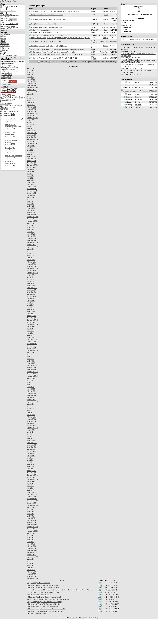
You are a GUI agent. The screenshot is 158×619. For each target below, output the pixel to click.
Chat (1, 13)
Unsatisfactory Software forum (12, 96)
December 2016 (32, 318)
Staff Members (5, 104)
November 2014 (32, 372)
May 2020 (30, 230)
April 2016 (30, 335)
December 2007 (32, 550)
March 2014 (31, 389)
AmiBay (3, 42)
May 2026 (30, 75)
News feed (4, 7)
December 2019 (32, 240)
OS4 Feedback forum (9, 55)
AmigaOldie (104, 52)
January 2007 (31, 574)
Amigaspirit (4, 38)
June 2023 (30, 150)
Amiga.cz (3, 49)
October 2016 (31, 322)
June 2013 (30, 408)
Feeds (2, 5)
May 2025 (30, 100)
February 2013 (32, 417)
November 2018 (32, 268)
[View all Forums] (98, 62)
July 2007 (30, 561)
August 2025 (31, 94)
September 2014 (32, 376)
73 (51, 41)
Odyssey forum (7, 82)
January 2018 (31, 290)
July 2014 (30, 380)
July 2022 (30, 174)
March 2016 (31, 337)
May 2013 (30, 410)
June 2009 (30, 512)
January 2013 (31, 419)
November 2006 (32, 578)
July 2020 (30, 225)
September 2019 (32, 247)
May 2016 (30, 333)
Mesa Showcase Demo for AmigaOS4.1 (52, 27)
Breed (106, 24)
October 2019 (31, 245)
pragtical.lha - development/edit (11, 162)
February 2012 (32, 443)
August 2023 (31, 146)
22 (60, 46)
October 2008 (31, 529)
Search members (5, 115)
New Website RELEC (44, 595)
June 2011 (30, 460)
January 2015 (31, 367)
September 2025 (32, 92)
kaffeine (138, 97)
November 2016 (32, 320)
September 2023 (32, 143)
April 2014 (30, 387)
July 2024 (30, 122)
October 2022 (31, 167)
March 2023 (31, 156)
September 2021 (32, 195)
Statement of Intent (6, 100)
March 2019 (31, 260)
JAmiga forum (7, 80)
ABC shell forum (8, 63)
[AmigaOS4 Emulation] (37, 58)
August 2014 (31, 378)
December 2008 (32, 524)
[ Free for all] (42, 62)
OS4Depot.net (5, 26)
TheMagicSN (103, 35)
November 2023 (32, 139)
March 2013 (31, 415)
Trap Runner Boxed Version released (48, 597)
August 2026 (31, 68)
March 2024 (31, 131)
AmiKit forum (7, 65)
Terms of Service (6, 102)
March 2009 (31, 518)
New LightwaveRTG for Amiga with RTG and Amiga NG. (59, 11)
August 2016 (31, 326)
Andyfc (105, 38)
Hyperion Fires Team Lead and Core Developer (53, 599)
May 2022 (30, 178)
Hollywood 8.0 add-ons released (49, 592)
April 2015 (30, 361)
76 (59, 41)
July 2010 (30, 484)
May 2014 (30, 385)
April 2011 (30, 464)
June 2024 (30, 124)
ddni (106, 49)
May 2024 (30, 126)
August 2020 (31, 223)
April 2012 (30, 438)
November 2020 (32, 217)
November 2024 (32, 113)
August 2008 (31, 533)
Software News (32, 590)
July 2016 (30, 329)
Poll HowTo (4, 108)
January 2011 (31, 471)
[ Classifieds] (71, 62)
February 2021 (32, 210)
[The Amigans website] (8, 1)
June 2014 (30, 382)
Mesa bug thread (44, 30)
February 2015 (32, 365)
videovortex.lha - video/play (14, 119)
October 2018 (31, 270)
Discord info (4, 18)
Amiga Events (31, 583)
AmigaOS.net (5, 34)
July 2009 (30, 509)
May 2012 (30, 436)
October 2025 (31, 90)
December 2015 (32, 344)
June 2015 (30, 357)
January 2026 (31, 83)
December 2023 (32, 137)
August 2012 (31, 430)
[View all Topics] (86, 62)
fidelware (138, 99)
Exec (2, 48)
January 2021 (31, 212)
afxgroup (105, 27)
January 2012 (31, 445)
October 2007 (31, 555)
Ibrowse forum (7, 79)
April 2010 (30, 490)
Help (1, 106)
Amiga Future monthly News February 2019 (51, 609)
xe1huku (105, 19)
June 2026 (30, 72)
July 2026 (30, 70)
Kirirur (137, 102)
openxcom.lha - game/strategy (10, 133)
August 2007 (31, 559)
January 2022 (31, 186)
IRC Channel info (6, 15)
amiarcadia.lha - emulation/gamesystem (13, 126)
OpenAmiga (4, 28)
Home (2, 3)
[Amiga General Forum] (37, 38)
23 (63, 46)
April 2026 (30, 77)
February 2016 (32, 339)
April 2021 (30, 206)
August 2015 (31, 352)
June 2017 (30, 305)
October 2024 (31, 115)
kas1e (106, 30)
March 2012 (31, 441)
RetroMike (139, 87)
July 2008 (30, 535)
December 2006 (32, 576)
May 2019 (30, 255)
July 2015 (30, 354)
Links (2, 22)
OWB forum (6, 84)
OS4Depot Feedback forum (11, 57)
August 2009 (31, 507)
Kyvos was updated (53, 58)
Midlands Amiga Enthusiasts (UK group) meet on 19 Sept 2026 (68, 38)
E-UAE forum (7, 75)
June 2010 (30, 486)
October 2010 (31, 477)
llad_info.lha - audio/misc (13, 156)
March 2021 (31, 208)
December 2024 (32, 111)
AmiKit (3, 40)
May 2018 (30, 281)
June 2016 (30, 331)
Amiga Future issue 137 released (47, 606)
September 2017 (32, 298)
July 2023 (30, 148)
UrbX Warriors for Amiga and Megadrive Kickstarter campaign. (62, 49)
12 (70, 58)
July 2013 (30, 406)
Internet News (31, 595)
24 (65, 46)
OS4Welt (3, 30)
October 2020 (31, 219)
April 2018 (30, 283)
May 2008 (30, 540)
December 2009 (32, 499)
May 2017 (30, 307)
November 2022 (32, 165)
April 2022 (30, 180)
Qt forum (5, 86)
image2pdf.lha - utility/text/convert (11, 149)
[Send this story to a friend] (101, 583)
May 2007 (30, 565)
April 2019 (30, 258)
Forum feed (4, 9)
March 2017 (31, 311)
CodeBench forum (8, 69)
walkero (105, 58)
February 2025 (32, 107)
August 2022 (31, 171)
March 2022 (31, 182)
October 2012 (31, 425)
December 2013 (32, 395)
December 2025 (32, 85)
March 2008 (31, 544)
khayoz (105, 46)
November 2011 (32, 449)
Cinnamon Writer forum (10, 67)
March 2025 (31, 105)
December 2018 (32, 266)
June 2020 (30, 227)
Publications (31, 585)
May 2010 (30, 488)
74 (54, 41)
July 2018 (30, 277)
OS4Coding (4, 44)
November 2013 (32, 397)
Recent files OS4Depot (8, 11)
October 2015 (31, 348)
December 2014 (32, 369)
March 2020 (31, 234)
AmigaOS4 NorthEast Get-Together (49, 602)
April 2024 (30, 128)
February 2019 (32, 262)
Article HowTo (5, 110)
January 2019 (31, 264)
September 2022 (32, 169)
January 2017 (31, 316)
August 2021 (31, 197)
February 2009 (32, 520)
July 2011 (30, 458)
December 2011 (32, 447)
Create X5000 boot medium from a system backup (138, 60)
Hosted (2, 51)
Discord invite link (6, 20)
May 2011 (30, 462)
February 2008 (32, 546)
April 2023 (30, 154)
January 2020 (31, 238)
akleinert (138, 107)
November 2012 (32, 423)
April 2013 (30, 413)
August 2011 (31, 456)
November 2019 (32, 242)
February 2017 (32, 314)
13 (73, 58)
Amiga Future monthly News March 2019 (50, 585)
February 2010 (32, 494)
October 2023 (31, 141)
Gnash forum (6, 77)
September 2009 (32, 505)
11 (67, 58)
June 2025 (30, 98)
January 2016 (31, 341)
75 (56, 41)
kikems (105, 11)
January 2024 (31, 135)
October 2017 (31, 296)
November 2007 (32, 552)
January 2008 (31, 548)
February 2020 (32, 236)
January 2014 (31, 393)
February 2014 (32, 391)
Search (2, 111)
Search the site (5, 113)
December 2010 (32, 473)
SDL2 (41, 41)
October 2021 (31, 193)
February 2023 (32, 159)
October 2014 (31, 374)
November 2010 (32, 475)
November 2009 (32, 501)
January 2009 (31, 522)
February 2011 (31, 468)
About (2, 98)
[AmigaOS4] (33, 11)
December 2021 (32, 189)
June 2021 (30, 202)
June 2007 (30, 563)
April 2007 (30, 568)
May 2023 (30, 152)
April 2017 (30, 309)
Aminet (2, 36)
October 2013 (31, 400)
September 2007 (32, 557)
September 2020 (32, 221)
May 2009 (30, 514)
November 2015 (32, 346)
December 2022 (32, 163)
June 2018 (30, 279)
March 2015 (31, 363)
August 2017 (31, 301)
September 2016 (32, 324)
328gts (106, 15)
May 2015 (30, 359)
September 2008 (32, 531)
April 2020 (30, 232)
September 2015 (32, 350)
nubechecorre (103, 41)
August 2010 (31, 481)
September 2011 (32, 453)
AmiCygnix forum (8, 61)
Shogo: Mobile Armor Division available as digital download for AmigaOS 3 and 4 (66, 590)
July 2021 (30, 199)
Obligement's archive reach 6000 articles (49, 611)
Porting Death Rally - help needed (50, 19)
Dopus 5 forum (7, 73)
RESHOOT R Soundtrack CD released (49, 604)
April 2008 (30, 542)
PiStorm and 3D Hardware (50, 35)
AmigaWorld (4, 46)
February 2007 (32, 572)
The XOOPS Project (92, 618)
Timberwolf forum (8, 90)
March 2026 (31, 79)
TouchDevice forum (9, 92)
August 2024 (31, 120)
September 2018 (32, 273)
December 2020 (32, 214)
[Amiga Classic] (35, 15)
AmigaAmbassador (141, 91)
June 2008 (30, 537)
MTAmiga (138, 105)
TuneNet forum (7, 94)
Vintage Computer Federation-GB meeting (61, 52)
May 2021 (30, 204)
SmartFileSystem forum (10, 88)
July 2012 (30, 432)
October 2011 (31, 451)
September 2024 (32, 118)
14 (76, 58)
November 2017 (32, 294)
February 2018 (32, 288)
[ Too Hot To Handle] (57, 62)
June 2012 (30, 434)
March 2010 (31, 492)
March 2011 (31, 466)
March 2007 (31, 570)
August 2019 (31, 249)
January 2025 (31, 109)
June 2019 (30, 253)
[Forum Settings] (111, 62)
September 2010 (32, 479)
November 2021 (32, 191)
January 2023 (31, 161)
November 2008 (32, 527)
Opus (137, 94)
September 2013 (32, 402)
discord (138, 14)
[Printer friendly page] (99, 583)
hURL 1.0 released (43, 583)
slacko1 (137, 85)
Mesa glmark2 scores (46, 24)
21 (57, 46)
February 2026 (32, 81)
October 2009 (31, 503)
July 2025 (30, 96)
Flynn (137, 82)
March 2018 (31, 286)
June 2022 (30, 176)
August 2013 (31, 404)
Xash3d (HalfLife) (45, 32)
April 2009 (30, 516)
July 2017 (30, 303)
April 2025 (30, 103)
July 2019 (30, 251)
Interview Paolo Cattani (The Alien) (48, 587)
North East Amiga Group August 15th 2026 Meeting (64, 54)
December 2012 (32, 421)
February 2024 (32, 133)
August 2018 (31, 275)
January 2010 (31, 496)
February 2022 (32, 184)
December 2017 (32, 292)
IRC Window (4, 17)
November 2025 (32, 87)
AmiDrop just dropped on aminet (52, 15)
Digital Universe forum (10, 71)
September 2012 (32, 428)
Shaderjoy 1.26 (44, 46)
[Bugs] (12, 26)
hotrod (106, 32)
